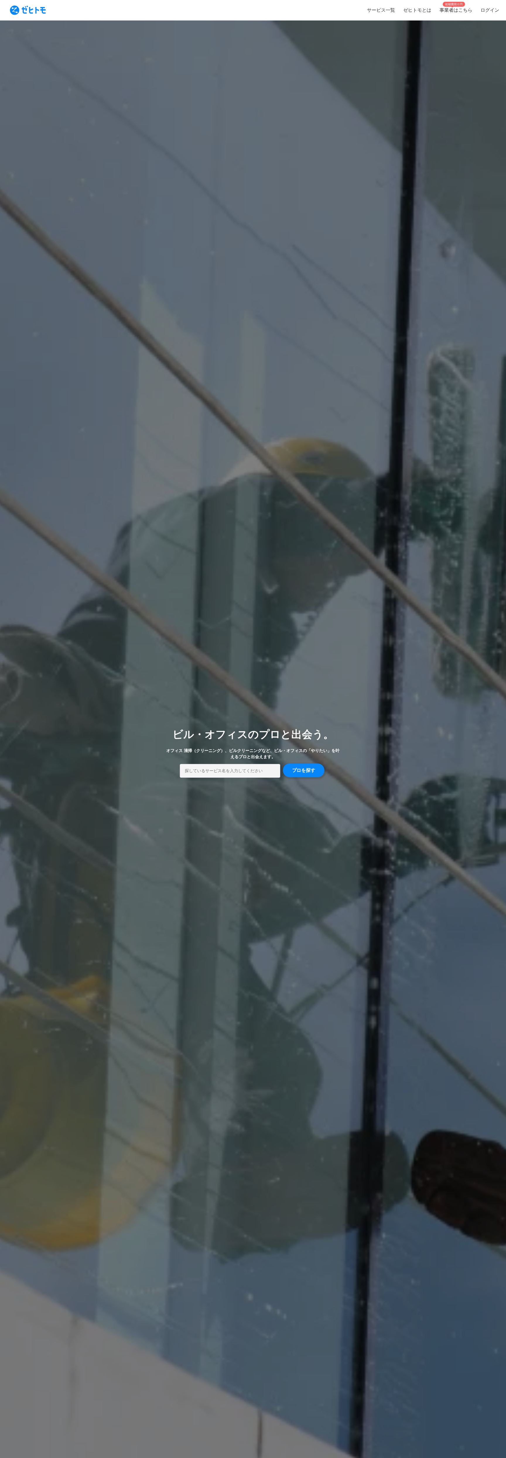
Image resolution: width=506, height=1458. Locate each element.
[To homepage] (28, 10)
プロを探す (303, 770)
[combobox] (230, 771)
